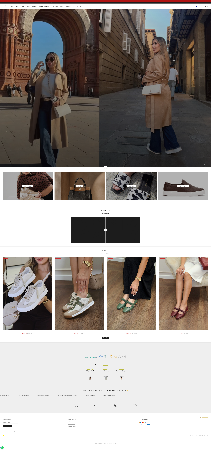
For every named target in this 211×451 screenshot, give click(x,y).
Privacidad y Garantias (72, 419)
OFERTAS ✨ (34, 6)
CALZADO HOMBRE (183, 186)
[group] (105, 88)
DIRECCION (68, 6)
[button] (104, 381)
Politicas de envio (71, 421)
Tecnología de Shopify (203, 435)
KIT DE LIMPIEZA (54, 6)
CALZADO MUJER (28, 186)
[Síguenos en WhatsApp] (14, 432)
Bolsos (18, 6)
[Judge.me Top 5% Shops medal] (119, 356)
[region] (105, 88)
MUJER (23, 6)
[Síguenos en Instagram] (6, 432)
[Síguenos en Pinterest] (8, 432)
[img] (105, 365)
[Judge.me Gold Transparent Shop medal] (115, 356)
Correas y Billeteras (44, 6)
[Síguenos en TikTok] (11, 432)
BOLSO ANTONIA (105, 213)
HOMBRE (28, 6)
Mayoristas (79, 6)
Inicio (12, 6)
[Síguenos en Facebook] (3, 432)
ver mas (105, 337)
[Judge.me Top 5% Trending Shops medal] (124, 356)
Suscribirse (7, 425)
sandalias (131, 186)
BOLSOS (79, 186)
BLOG (74, 6)
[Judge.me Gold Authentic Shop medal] (110, 356)
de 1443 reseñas (105, 366)
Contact (62, 6)
